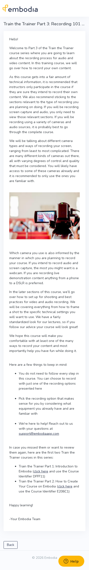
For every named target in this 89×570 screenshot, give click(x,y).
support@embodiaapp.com (39, 433)
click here (41, 471)
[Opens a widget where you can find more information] (71, 562)
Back (10, 545)
